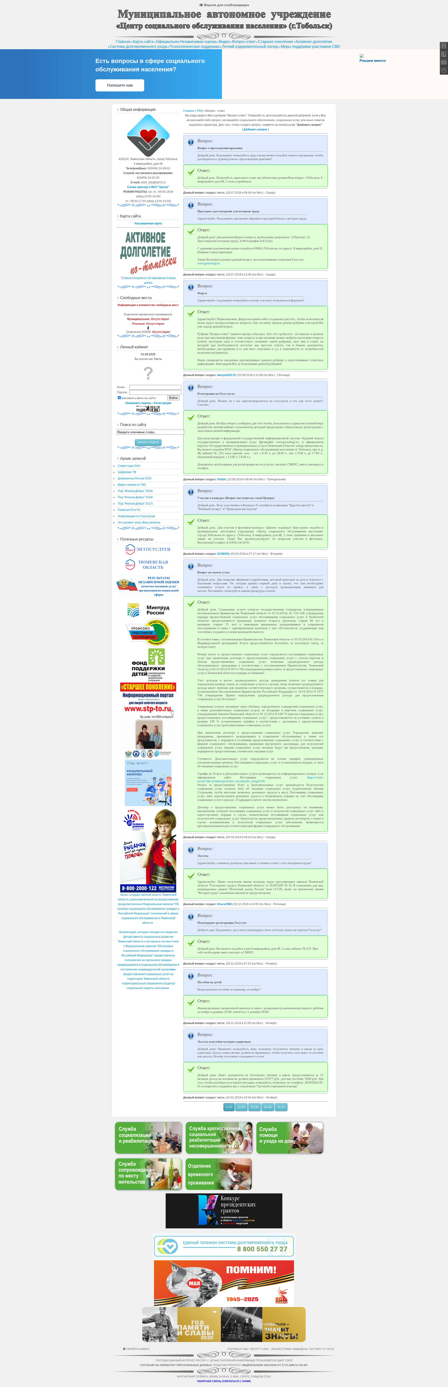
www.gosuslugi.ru (208, 263)
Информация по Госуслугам (136, 516)
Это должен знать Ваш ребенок (139, 522)
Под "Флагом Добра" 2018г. (135, 497)
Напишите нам (120, 85)
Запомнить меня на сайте (139, 398)
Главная (188, 110)
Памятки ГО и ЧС (129, 510)
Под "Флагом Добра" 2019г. (135, 491)
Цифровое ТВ (127, 472)
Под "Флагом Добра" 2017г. (135, 503)
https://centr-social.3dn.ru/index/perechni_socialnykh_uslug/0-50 (260, 779)
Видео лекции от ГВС (132, 484)
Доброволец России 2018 (134, 478)
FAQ (200, 110)
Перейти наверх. (138, 1349)
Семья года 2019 (129, 465)
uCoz (330, 1349)
